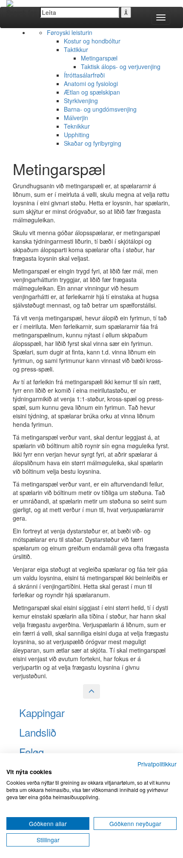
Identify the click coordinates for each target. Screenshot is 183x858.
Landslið (37, 732)
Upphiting (76, 134)
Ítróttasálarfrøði (84, 75)
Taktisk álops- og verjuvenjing (120, 66)
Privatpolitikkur (157, 764)
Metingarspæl (99, 58)
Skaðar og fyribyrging (92, 143)
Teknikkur (77, 126)
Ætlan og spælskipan (92, 92)
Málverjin (76, 117)
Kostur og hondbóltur (92, 41)
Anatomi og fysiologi (91, 83)
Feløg (31, 751)
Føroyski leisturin (69, 32)
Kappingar (42, 712)
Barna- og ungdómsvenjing (100, 109)
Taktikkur (76, 49)
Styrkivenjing (81, 100)
